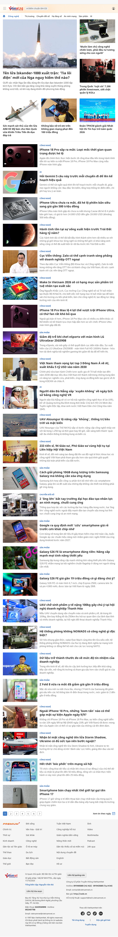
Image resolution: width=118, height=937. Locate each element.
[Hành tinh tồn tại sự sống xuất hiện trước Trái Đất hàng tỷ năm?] (20, 235)
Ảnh (89, 823)
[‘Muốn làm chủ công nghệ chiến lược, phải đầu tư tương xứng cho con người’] (97, 31)
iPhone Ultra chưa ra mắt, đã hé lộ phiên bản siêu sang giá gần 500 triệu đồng (75, 204)
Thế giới (7, 863)
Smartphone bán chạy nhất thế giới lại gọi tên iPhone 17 (72, 792)
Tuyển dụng (90, 924)
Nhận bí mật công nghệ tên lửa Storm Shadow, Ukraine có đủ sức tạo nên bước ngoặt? (73, 739)
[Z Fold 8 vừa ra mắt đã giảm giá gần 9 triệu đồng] (20, 690)
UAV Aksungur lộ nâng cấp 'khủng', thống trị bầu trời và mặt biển (75, 421)
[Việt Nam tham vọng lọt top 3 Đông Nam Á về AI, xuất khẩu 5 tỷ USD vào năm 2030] (20, 369)
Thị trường (29, 16)
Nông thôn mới (64, 840)
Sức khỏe (30, 835)
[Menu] (4, 8)
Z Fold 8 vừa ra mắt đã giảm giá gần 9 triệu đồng (74, 684)
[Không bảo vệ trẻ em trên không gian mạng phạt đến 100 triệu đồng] (59, 110)
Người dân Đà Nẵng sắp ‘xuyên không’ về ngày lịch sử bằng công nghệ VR (76, 393)
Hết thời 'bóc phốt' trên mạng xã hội (66, 764)
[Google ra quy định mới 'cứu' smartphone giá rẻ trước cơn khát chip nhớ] (20, 531)
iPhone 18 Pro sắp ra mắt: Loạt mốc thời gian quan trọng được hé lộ (76, 151)
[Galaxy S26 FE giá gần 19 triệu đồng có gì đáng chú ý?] (20, 584)
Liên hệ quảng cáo (76, 875)
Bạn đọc (30, 863)
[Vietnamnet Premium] (11, 825)
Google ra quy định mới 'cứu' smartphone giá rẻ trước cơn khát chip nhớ (74, 527)
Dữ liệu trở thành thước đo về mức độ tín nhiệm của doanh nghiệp (77, 660)
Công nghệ (13, 16)
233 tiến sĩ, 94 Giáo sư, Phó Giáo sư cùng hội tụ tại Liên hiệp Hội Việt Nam (75, 447)
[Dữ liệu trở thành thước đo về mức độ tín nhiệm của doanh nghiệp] (20, 663)
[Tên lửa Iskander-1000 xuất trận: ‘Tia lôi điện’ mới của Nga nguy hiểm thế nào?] (40, 44)
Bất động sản (32, 858)
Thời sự (6, 835)
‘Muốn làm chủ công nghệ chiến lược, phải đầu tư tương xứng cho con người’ (97, 50)
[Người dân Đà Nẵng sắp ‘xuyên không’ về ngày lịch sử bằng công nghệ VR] (20, 397)
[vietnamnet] (15, 9)
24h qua (91, 846)
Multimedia (92, 835)
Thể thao (7, 852)
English (60, 858)
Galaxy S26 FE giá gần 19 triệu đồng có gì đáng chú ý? (77, 578)
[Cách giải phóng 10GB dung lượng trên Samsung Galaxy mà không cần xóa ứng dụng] (20, 478)
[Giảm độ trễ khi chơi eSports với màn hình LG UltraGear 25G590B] (20, 342)
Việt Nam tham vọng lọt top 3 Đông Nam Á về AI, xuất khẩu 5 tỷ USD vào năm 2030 (74, 365)
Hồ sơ (59, 863)
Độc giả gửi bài (103, 920)
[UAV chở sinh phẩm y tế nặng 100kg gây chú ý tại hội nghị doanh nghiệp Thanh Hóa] (20, 610)
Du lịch (29, 852)
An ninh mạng (70, 16)
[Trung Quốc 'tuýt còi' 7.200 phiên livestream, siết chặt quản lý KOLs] (97, 70)
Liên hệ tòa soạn (34, 891)
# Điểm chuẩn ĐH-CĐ (36, 8)
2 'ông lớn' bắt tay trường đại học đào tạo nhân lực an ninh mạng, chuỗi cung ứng (76, 500)
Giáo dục (7, 858)
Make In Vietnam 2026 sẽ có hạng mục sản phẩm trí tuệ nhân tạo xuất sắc (76, 284)
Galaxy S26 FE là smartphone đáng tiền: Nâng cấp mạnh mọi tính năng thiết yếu (75, 553)
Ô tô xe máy (31, 846)
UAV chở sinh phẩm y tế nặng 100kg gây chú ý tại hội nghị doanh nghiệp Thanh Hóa (77, 606)
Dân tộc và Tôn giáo (12, 846)
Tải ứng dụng (78, 920)
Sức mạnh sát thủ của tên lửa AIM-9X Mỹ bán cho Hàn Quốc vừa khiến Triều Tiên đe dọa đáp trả (20, 130)
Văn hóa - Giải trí (34, 829)
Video (90, 829)
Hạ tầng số (57, 16)
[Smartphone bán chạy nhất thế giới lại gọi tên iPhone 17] (20, 796)
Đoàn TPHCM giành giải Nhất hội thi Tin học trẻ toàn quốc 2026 (96, 129)
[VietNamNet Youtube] (89, 914)
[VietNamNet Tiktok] (95, 914)
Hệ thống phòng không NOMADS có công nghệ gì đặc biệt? (77, 633)
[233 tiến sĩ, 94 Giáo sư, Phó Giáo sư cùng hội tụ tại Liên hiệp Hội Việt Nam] (20, 451)
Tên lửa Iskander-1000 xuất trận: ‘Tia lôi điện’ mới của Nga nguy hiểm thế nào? (37, 75)
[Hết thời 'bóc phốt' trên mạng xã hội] (20, 769)
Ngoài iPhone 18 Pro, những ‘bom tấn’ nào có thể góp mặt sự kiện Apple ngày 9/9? (75, 713)
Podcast (91, 840)
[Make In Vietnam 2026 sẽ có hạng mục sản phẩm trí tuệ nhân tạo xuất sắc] (20, 288)
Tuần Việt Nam (64, 823)
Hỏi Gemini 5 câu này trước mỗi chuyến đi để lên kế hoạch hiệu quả (76, 178)
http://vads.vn (80, 893)
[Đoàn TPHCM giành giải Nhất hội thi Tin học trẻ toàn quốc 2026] (97, 110)
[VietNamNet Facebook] (83, 914)
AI (91, 16)
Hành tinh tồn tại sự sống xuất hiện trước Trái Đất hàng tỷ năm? (76, 231)
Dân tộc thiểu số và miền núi (70, 846)
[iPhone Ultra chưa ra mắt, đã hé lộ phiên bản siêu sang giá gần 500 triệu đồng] (20, 208)
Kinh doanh (8, 840)
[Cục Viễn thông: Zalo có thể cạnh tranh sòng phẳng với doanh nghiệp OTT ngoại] (20, 261)
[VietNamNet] (4, 16)
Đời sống (30, 823)
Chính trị (7, 829)
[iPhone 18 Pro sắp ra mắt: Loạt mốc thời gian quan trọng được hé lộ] (20, 155)
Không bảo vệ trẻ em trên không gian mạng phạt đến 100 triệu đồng (57, 129)
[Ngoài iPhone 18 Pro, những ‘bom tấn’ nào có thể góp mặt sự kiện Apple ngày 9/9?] (20, 716)
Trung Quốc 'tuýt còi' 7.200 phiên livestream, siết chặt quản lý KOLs (95, 89)
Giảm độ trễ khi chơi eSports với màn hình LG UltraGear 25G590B (72, 338)
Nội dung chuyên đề (66, 852)
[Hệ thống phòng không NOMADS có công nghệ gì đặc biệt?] (20, 637)
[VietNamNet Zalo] (101, 914)
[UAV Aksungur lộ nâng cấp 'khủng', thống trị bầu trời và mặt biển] (20, 425)
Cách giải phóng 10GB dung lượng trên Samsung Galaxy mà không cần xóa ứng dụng (74, 474)
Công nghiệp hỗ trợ (66, 829)
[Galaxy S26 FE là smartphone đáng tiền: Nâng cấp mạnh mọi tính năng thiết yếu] (20, 557)
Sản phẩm (83, 16)
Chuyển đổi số (43, 16)
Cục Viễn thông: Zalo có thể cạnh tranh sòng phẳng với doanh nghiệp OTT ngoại (76, 257)
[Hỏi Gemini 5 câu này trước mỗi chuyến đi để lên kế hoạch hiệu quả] (20, 182)
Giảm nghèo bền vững (67, 835)
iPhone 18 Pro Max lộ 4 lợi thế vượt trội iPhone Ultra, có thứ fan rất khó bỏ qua (77, 312)
